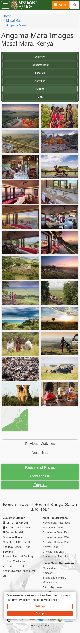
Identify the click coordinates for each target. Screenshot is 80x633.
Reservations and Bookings (18, 556)
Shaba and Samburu (54, 577)
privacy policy (21, 599)
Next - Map (40, 453)
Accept (40, 613)
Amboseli (48, 572)
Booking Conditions (14, 561)
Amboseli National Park (56, 556)
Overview (40, 56)
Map (39, 96)
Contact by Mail (14, 532)
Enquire (40, 485)
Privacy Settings (40, 625)
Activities (40, 80)
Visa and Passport (13, 566)
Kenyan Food (50, 546)
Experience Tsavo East (56, 532)
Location (40, 72)
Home (7, 16)
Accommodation (40, 64)
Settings (40, 606)
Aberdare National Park (56, 542)
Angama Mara (16, 25)
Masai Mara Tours (53, 527)
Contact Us (40, 476)
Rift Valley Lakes (52, 587)
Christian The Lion (53, 551)
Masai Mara (14, 20)
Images (40, 88)
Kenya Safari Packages (56, 522)
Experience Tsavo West (56, 537)
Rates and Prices (40, 467)
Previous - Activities (40, 443)
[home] (24, 5)
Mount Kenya (50, 582)
